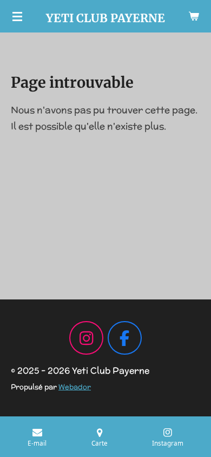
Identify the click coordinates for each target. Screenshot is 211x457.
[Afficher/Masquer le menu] (17, 16)
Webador (74, 387)
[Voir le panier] (194, 16)
